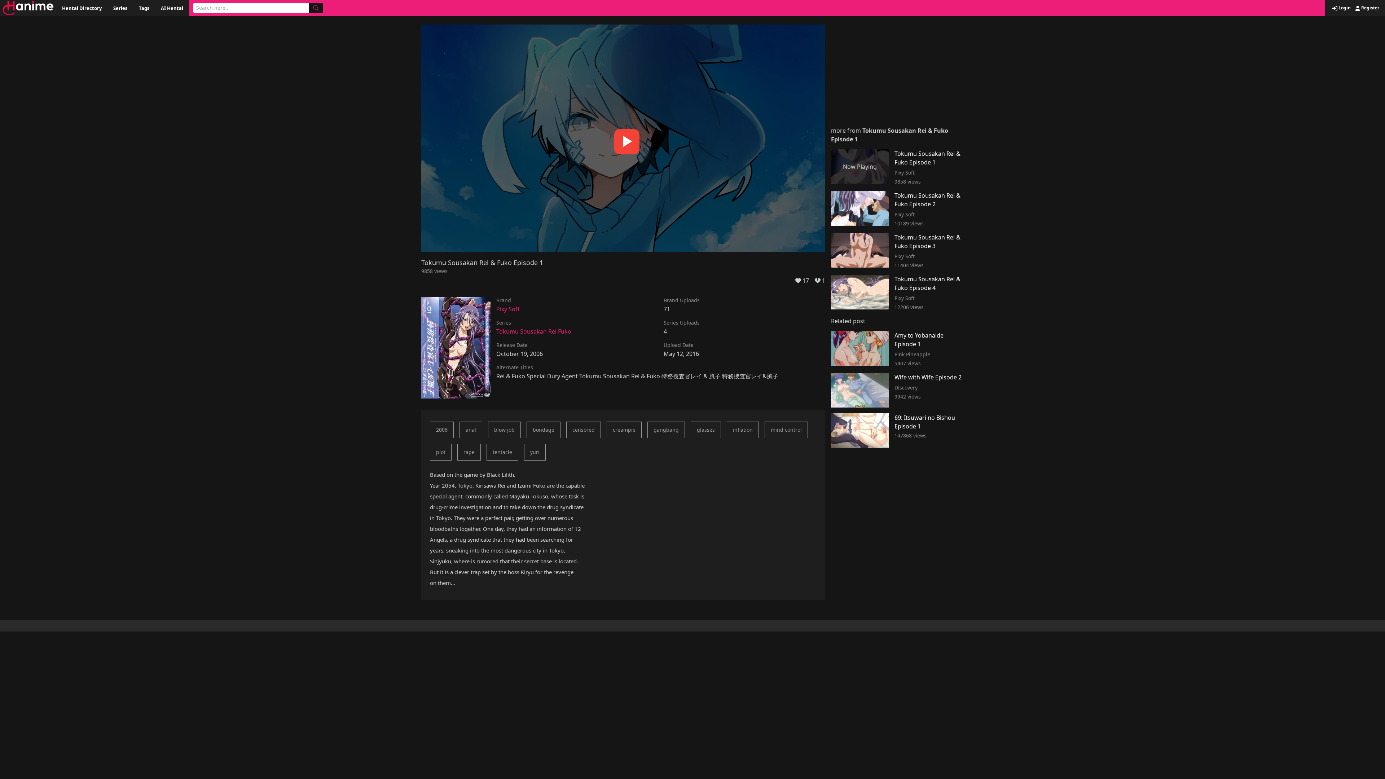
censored (583, 429)
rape (469, 452)
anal (471, 429)
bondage (543, 429)
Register (1369, 8)
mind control (786, 429)
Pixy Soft (508, 309)
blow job (504, 429)
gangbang (666, 429)
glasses (706, 429)
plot (440, 452)
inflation (743, 429)
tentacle (502, 452)
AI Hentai (172, 8)
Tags (144, 8)
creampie (624, 429)
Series (120, 8)
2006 (442, 429)
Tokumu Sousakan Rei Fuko (533, 331)
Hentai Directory (82, 8)
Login (1344, 8)
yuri (535, 452)
